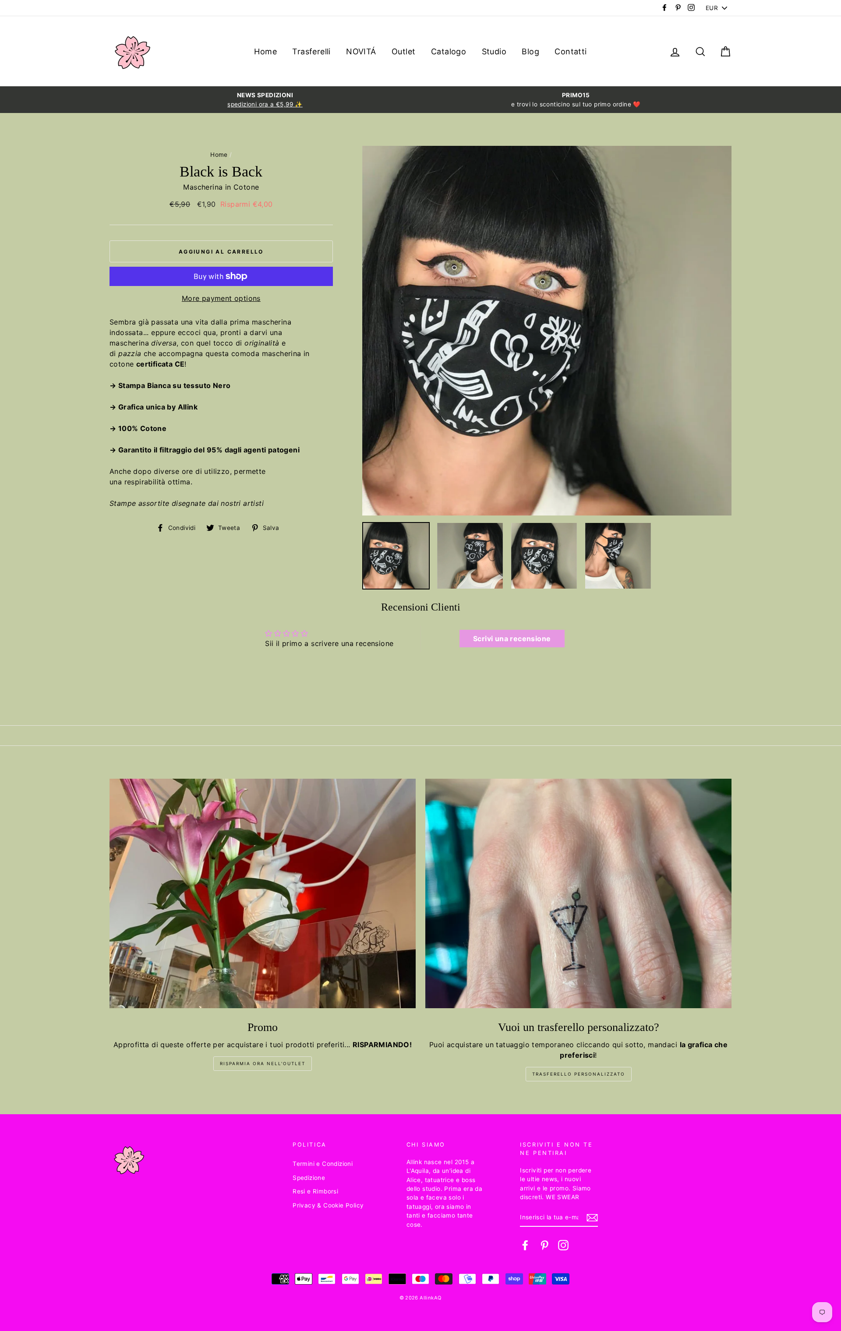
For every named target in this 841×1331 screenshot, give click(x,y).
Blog (530, 51)
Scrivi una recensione (512, 638)
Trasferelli (311, 51)
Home (265, 51)
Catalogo (448, 51)
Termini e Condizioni (323, 1163)
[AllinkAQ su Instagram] (563, 1245)
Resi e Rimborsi (315, 1191)
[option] (265, 100)
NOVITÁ (361, 51)
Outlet (403, 51)
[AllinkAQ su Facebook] (525, 1245)
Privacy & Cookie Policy (328, 1205)
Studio (494, 51)
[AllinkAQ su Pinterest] (544, 1245)
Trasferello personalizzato (578, 1074)
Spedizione (309, 1177)
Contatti (571, 51)
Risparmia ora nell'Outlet (262, 1063)
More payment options (221, 298)
